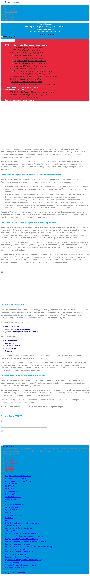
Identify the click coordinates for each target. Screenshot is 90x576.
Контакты (9, 100)
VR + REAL (14, 68)
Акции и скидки (11, 499)
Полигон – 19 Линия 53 (14, 504)
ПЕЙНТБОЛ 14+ (12, 494)
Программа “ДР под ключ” (16, 478)
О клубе (8, 502)
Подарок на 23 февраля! (15, 573)
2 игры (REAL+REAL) (22, 71)
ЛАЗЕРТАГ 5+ (11, 483)
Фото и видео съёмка (13, 515)
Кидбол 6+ (18, 58)
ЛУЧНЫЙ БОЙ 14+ (13, 496)
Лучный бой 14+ (20, 63)
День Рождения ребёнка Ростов (18, 481)
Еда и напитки (11, 510)
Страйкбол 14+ (20, 66)
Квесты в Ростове (12, 570)
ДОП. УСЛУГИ (15, 81)
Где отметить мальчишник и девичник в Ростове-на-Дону (28, 546)
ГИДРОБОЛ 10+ (11, 489)
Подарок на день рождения (16, 562)
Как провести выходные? (15, 554)
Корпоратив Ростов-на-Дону (17, 557)
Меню (8, 40)
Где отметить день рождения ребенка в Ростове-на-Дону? (29, 541)
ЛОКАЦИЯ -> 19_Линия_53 (21, 92)
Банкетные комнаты (18, 95)
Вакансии (13, 97)
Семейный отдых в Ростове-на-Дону (20, 565)
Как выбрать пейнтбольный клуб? (19, 528)
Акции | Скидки (11, 87)
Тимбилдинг (10, 531)
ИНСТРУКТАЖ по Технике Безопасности (22, 523)
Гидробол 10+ (19, 60)
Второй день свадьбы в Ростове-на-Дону (22, 538)
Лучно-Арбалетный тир (14, 525)
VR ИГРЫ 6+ (15, 50)
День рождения (16, 47)
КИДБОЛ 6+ (10, 486)
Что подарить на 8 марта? (16, 567)
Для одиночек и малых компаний (23, 76)
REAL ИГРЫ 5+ (16, 53)
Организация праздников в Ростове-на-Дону (23, 533)
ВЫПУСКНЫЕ (15, 79)
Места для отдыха (12, 507)
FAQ (7, 520)
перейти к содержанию (10, 2)
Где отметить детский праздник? (18, 544)
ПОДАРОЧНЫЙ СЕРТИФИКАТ (22, 84)
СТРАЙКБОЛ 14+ (12, 491)
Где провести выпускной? (15, 549)
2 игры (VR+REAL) (21, 74)
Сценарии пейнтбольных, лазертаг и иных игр (24, 536)
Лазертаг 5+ (19, 55)
